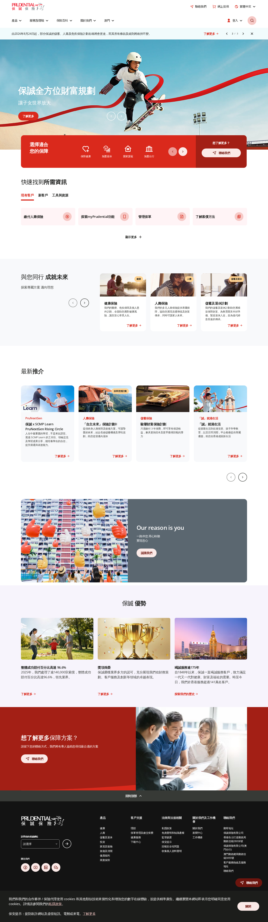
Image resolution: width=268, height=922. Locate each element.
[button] (248, 882)
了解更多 (89, 913)
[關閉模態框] (196, 436)
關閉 (78, 487)
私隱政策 (55, 904)
